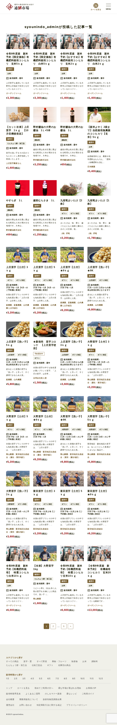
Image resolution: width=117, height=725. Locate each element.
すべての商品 (12, 661)
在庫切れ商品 (64, 665)
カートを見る (23, 688)
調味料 (95, 661)
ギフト (50, 665)
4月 (32, 678)
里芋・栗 (27, 661)
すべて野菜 (42, 661)
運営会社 (10, 705)
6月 (49, 678)
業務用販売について (28, 699)
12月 (101, 678)
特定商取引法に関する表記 (49, 705)
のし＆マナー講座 (53, 693)
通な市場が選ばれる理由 (69, 688)
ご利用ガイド (88, 693)
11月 (92, 678)
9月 (74, 678)
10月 (82, 678)
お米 (84, 661)
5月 (40, 678)
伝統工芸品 (37, 665)
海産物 (74, 661)
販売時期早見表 (13, 693)
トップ (9, 688)
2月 (15, 678)
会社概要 (10, 699)
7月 (57, 678)
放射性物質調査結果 (52, 699)
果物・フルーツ (59, 661)
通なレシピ (71, 693)
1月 (7, 678)
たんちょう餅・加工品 (16, 665)
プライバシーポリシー (76, 705)
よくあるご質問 (33, 693)
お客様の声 (91, 688)
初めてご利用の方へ (44, 688)
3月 (24, 678)
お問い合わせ (25, 705)
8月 (65, 678)
